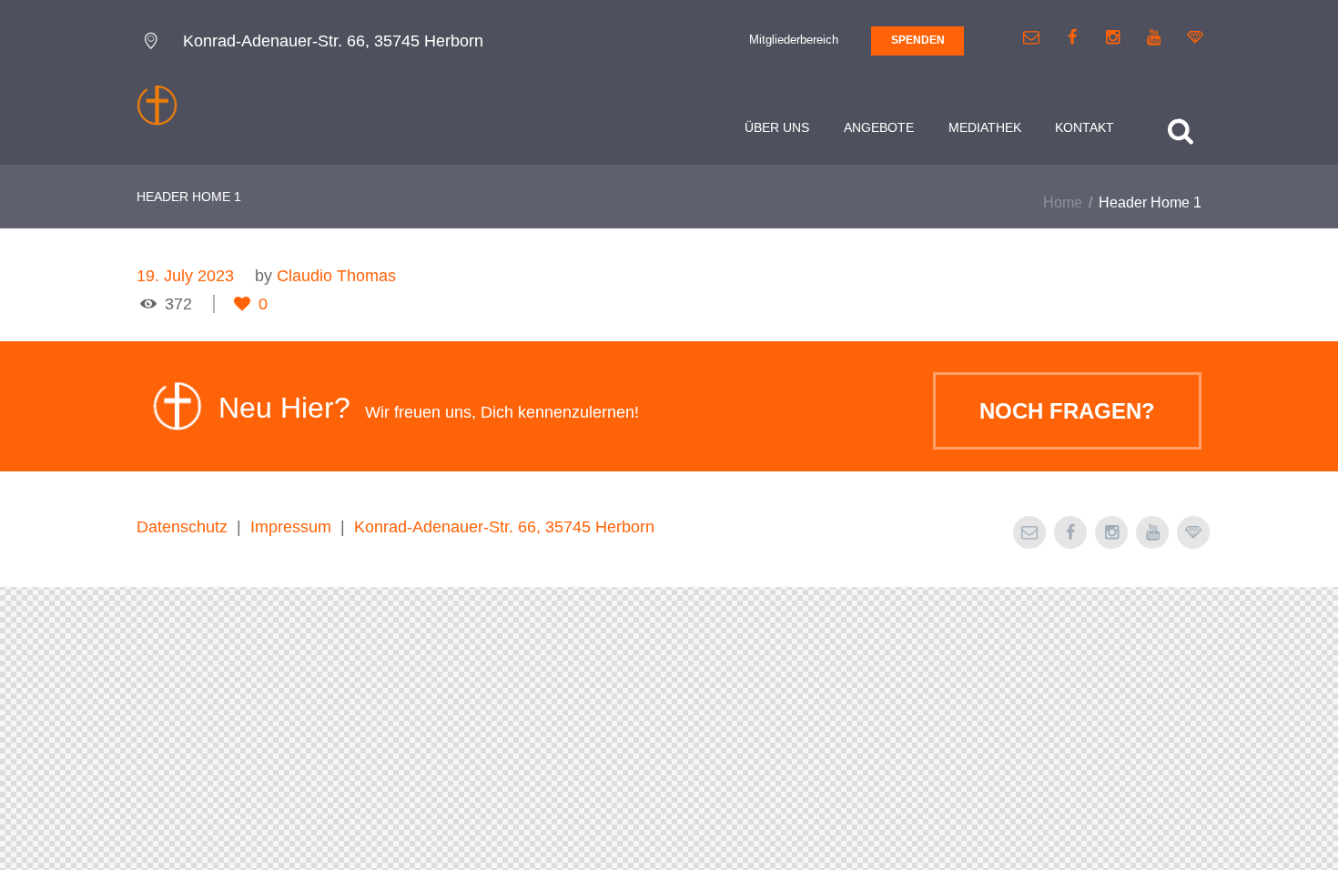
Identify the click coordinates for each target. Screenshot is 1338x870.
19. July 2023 (185, 276)
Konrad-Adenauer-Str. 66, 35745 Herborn (504, 527)
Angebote (879, 127)
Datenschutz (182, 527)
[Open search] (1181, 130)
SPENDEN (918, 40)
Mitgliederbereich (793, 39)
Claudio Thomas (336, 276)
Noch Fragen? (1067, 411)
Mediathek (984, 127)
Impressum (290, 527)
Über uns (777, 127)
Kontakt (1084, 127)
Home (1062, 202)
